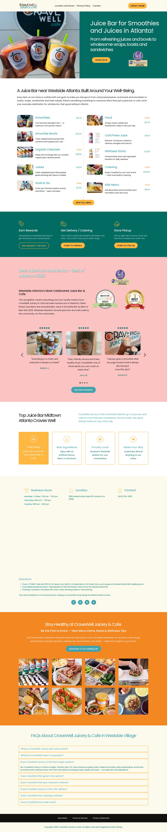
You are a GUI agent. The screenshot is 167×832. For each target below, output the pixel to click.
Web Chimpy (116, 827)
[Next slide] (145, 355)
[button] (83, 749)
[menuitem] (64, 5)
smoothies (138, 97)
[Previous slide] (22, 355)
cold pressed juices (106, 97)
